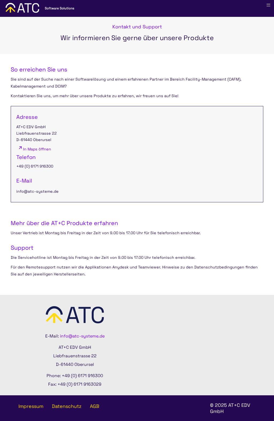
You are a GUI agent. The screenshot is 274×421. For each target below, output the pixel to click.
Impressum (30, 406)
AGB (94, 406)
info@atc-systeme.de (37, 191)
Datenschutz (66, 406)
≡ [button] (268, 5)
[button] (255, 402)
